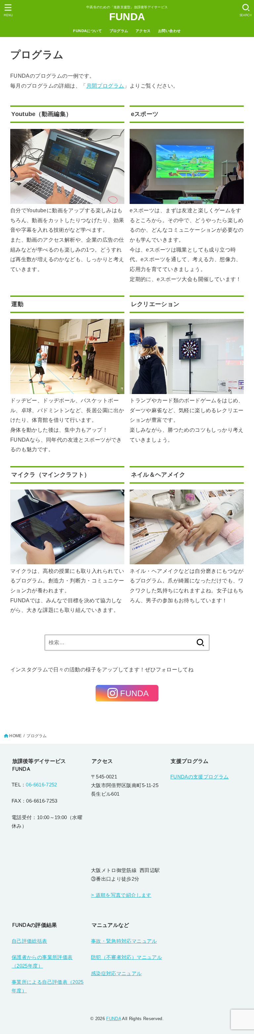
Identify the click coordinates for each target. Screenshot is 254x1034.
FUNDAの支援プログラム (199, 776)
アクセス (143, 31)
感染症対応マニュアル (116, 973)
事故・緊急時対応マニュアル (124, 941)
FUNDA (127, 16)
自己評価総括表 (29, 941)
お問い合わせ (169, 31)
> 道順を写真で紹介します (121, 895)
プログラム (118, 31)
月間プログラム (105, 86)
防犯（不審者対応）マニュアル (126, 957)
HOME (15, 736)
